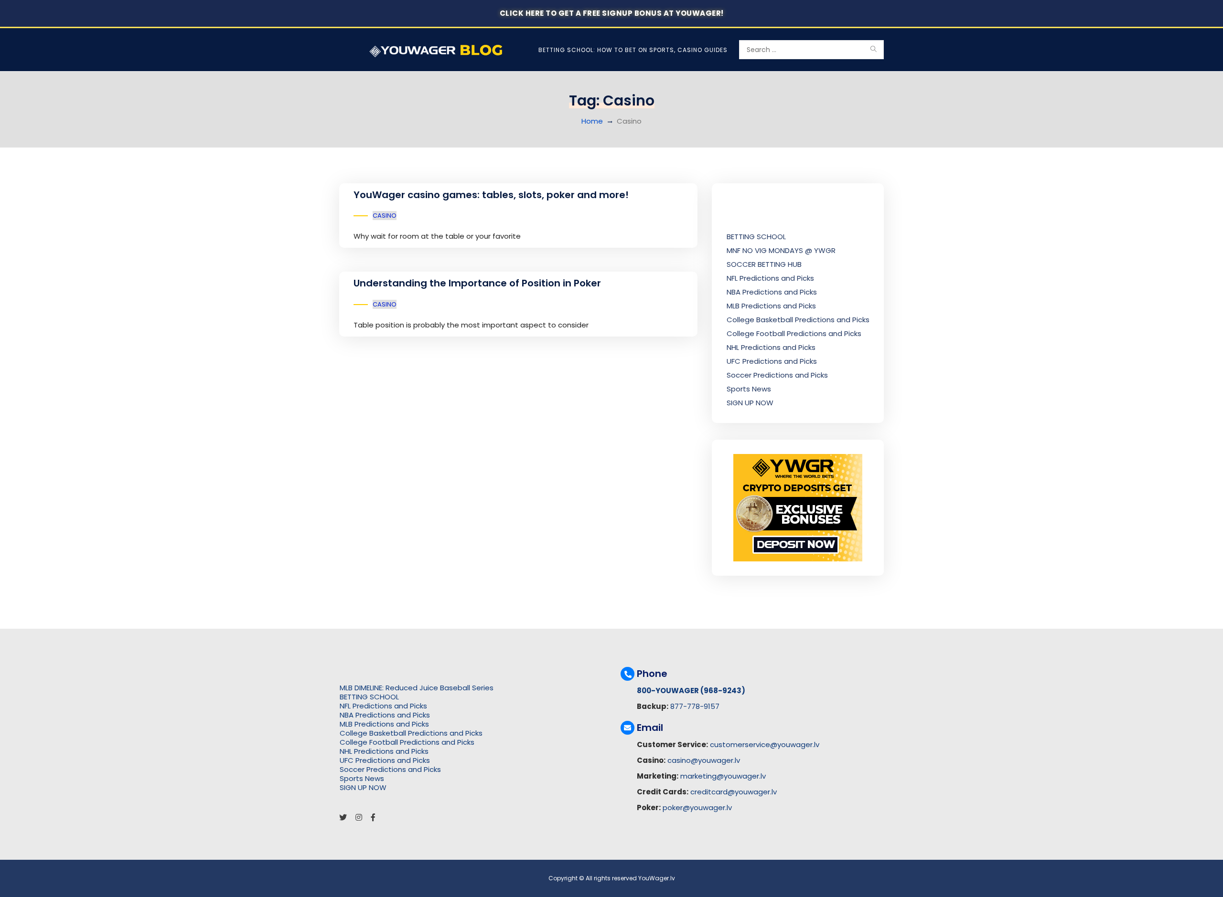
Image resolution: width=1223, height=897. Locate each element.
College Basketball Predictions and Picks (798, 320)
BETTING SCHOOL (756, 237)
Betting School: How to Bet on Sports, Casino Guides (633, 50)
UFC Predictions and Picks (772, 361)
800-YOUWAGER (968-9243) (691, 691)
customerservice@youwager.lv (764, 744)
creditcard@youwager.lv (733, 792)
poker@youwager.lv (697, 807)
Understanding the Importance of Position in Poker (477, 283)
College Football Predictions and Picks (794, 333)
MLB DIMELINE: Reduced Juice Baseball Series (416, 688)
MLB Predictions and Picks (771, 306)
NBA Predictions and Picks (772, 292)
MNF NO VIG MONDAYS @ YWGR (781, 250)
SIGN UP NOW (750, 403)
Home (592, 121)
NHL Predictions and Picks (771, 347)
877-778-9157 (694, 706)
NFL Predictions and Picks (770, 278)
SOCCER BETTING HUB (764, 264)
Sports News (749, 389)
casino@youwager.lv (703, 760)
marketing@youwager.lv (723, 776)
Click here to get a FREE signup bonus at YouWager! (612, 13)
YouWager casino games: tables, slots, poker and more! (491, 194)
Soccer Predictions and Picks (777, 375)
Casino (385, 215)
